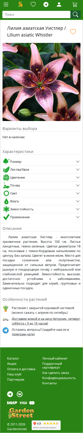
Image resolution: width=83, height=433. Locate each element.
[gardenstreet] (20, 413)
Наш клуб (14, 374)
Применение (19, 217)
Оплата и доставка (21, 369)
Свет (13, 193)
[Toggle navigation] (6, 4)
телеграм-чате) (23, 334)
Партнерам (15, 379)
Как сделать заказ (55, 373)
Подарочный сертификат (52, 365)
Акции (11, 363)
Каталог (13, 358)
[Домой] (20, 4)
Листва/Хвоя (19, 169)
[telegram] (46, 4)
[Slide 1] (38, 115)
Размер (15, 161)
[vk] (20, 393)
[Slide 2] (45, 115)
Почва (14, 185)
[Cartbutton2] (75, 4)
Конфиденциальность (59, 378)
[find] (75, 14)
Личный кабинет (55, 358)
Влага (14, 201)
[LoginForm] (59, 4)
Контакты (49, 383)
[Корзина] (75, 4)
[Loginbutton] (59, 4)
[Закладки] (33, 4)
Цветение (17, 177)
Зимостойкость (21, 209)
